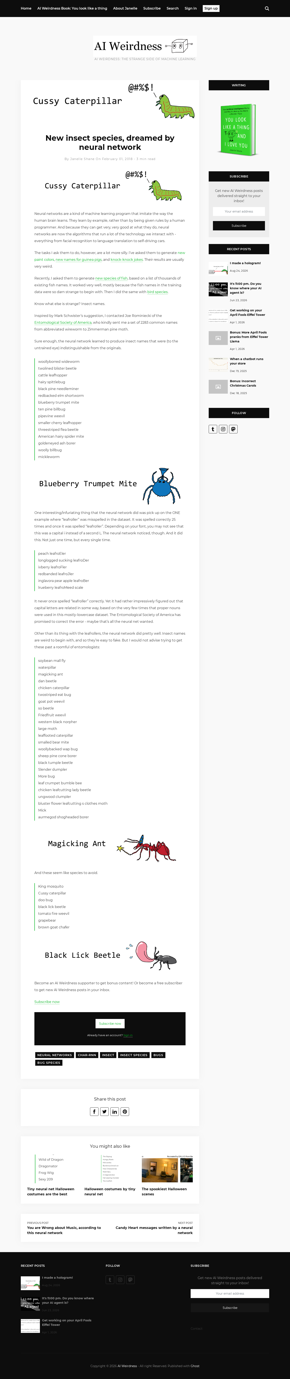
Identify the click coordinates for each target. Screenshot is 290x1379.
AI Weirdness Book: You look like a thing (72, 8)
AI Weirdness (127, 1366)
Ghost (195, 1366)
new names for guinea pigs (79, 260)
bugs (158, 1055)
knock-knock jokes (127, 260)
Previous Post (38, 1222)
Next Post (185, 1222)
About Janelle (125, 8)
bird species (157, 292)
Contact (197, 1329)
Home (26, 8)
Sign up (211, 8)
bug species (48, 1063)
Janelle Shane (82, 159)
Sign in (191, 8)
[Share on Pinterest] (125, 1111)
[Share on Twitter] (104, 1111)
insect (108, 1055)
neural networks (54, 1055)
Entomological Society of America (63, 323)
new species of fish (111, 278)
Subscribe (152, 8)
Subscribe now (47, 1002)
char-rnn (87, 1055)
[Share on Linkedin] (114, 1111)
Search (173, 8)
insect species (134, 1055)
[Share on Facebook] (94, 1111)
